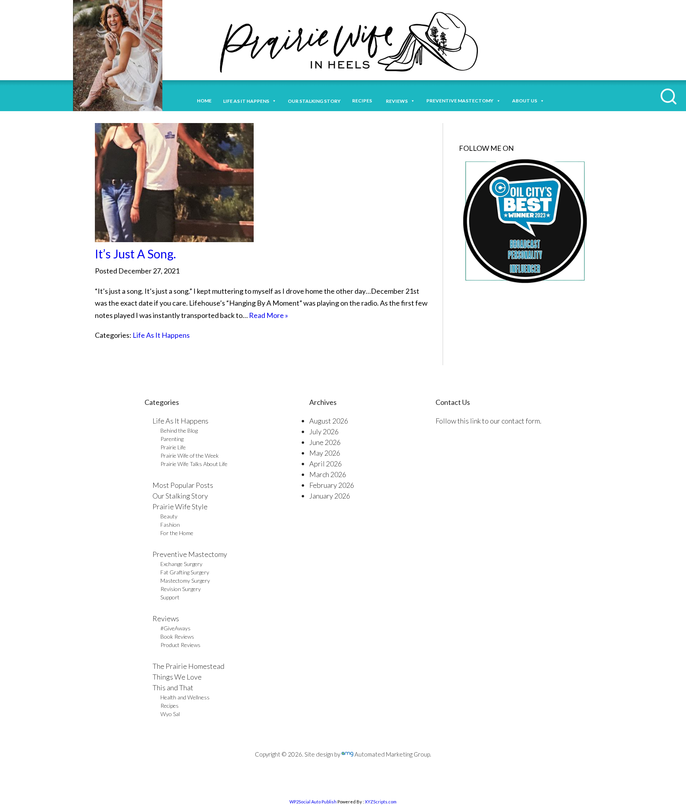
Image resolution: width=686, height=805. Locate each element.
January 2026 (329, 495)
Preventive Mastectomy (459, 101)
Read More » (268, 315)
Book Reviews (177, 636)
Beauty (168, 516)
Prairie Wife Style (180, 506)
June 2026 (325, 442)
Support (169, 597)
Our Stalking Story (180, 495)
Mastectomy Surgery (185, 580)
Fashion (170, 524)
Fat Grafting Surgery (184, 572)
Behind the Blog (179, 430)
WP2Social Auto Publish (313, 801)
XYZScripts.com (381, 801)
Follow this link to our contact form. (488, 420)
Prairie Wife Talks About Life (193, 463)
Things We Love (177, 676)
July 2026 (324, 431)
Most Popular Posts (182, 485)
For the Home (176, 533)
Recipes (363, 101)
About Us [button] (524, 101)
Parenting (171, 438)
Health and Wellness (185, 697)
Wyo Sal (170, 714)
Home (204, 101)
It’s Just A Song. (135, 254)
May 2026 (324, 453)
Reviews (165, 618)
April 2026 (325, 463)
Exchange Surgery (181, 563)
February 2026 (331, 485)
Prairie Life (173, 447)
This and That (172, 687)
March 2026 (327, 474)
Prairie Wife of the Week (189, 455)
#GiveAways (175, 628)
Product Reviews (180, 644)
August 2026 (328, 420)
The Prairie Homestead (188, 666)
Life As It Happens (161, 335)
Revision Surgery (180, 588)
